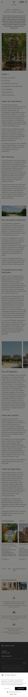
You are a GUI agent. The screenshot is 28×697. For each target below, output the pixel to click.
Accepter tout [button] (20, 688)
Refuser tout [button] (7, 688)
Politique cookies (13, 694)
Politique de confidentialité (16, 684)
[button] (14, 692)
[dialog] (14, 685)
